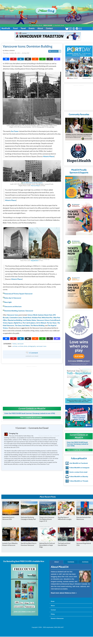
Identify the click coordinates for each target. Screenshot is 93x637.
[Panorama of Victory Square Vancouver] (18, 294)
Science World (32, 315)
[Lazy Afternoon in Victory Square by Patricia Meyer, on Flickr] (32, 182)
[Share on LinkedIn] (20, 59)
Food (15, 28)
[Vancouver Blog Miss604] (46, 9)
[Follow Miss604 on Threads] (73, 28)
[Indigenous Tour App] (78, 129)
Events (32, 28)
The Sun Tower (52, 323)
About (40, 28)
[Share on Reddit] (35, 59)
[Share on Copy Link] (49, 59)
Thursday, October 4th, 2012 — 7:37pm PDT (48, 435)
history (14, 344)
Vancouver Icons (12, 315)
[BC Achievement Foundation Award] (78, 218)
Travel (23, 28)
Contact (49, 28)
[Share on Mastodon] (57, 59)
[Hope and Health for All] (78, 153)
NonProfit (6, 28)
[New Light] (7, 302)
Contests (71, 562)
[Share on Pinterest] (13, 59)
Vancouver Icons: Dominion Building (27, 46)
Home (52, 601)
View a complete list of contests (31, 417)
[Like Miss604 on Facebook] (76, 28)
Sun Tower (15, 131)
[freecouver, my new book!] (24, 615)
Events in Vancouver (57, 618)
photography (32, 346)
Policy (53, 614)
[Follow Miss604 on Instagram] (70, 28)
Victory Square (8, 323)
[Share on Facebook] (6, 59)
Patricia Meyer (35, 185)
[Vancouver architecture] (12, 306)
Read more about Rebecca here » (64, 593)
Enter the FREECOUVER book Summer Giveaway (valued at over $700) (29, 413)
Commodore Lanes (15, 317)
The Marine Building (37, 325)
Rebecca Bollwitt (10, 50)
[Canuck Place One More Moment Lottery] (78, 338)
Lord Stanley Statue (29, 320)
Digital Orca (18, 323)
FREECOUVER (47, 25)
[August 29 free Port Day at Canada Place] (79, 63)
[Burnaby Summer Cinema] (78, 416)
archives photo (22, 346)
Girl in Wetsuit (41, 323)
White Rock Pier (47, 317)
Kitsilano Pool (36, 317)
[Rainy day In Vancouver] (12, 298)
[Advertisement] (31, 385)
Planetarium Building (15, 320)
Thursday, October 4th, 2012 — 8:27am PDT (16, 53)
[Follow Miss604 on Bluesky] (66, 28)
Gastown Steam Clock (45, 315)
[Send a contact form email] (80, 28)
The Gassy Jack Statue (22, 325)
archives (15, 346)
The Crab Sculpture (29, 323)
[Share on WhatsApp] (42, 59)
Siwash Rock (27, 317)
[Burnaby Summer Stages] (78, 187)
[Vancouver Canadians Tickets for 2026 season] (48, 36)
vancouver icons (41, 346)
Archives (85, 562)
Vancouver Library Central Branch (48, 320)
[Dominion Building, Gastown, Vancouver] (18, 311)
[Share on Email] (28, 59)
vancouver (20, 344)
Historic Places (48, 156)
